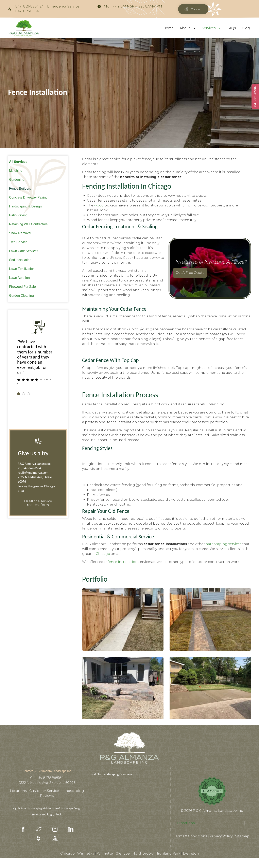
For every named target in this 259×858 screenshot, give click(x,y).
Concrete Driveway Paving (28, 197)
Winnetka (85, 853)
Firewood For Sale (22, 286)
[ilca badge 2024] (212, 805)
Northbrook (142, 853)
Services (208, 28)
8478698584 (53, 778)
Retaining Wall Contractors (28, 224)
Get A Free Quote (190, 273)
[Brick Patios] (122, 688)
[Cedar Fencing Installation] (122, 619)
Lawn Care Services (23, 251)
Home (168, 28)
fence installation (123, 562)
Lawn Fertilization (22, 269)
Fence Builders (20, 188)
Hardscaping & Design (25, 206)
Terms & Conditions (190, 836)
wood (99, 205)
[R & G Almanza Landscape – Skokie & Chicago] (23, 28)
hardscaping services (223, 544)
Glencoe (123, 853)
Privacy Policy (221, 836)
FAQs (231, 28)
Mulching (15, 170)
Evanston (191, 853)
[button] (193, 9)
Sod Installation (20, 260)
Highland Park (167, 853)
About (185, 28)
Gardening (16, 179)
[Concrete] (210, 688)
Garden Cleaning (21, 295)
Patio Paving (18, 215)
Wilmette (105, 853)
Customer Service (44, 791)
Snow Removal (20, 233)
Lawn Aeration (19, 277)
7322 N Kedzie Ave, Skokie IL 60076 (47, 783)
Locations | (19, 791)
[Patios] (210, 619)
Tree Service (18, 242)
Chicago (103, 554)
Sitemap (242, 836)
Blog (246, 28)
